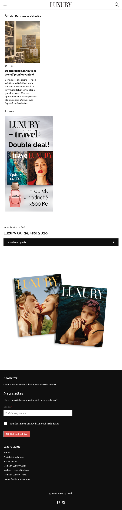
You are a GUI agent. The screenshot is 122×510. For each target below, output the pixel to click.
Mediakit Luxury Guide (14, 465)
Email (7, 406)
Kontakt (7, 452)
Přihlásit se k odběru (16, 434)
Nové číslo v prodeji (17, 242)
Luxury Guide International (16, 479)
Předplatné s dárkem (13, 457)
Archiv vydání (10, 461)
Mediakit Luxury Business (16, 470)
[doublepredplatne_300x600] (29, 163)
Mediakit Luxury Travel (15, 474)
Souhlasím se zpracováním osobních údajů (34, 423)
